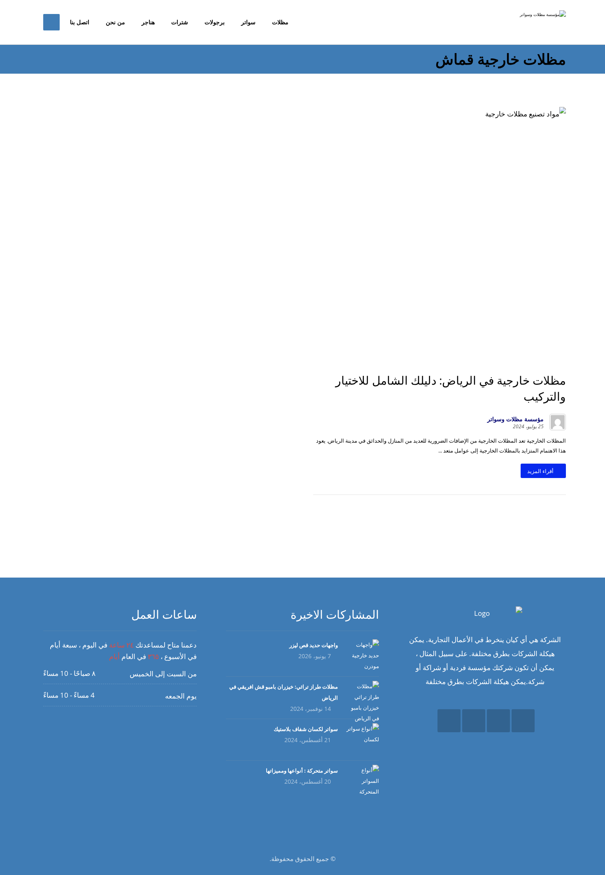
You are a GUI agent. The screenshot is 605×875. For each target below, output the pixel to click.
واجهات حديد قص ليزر (313, 645)
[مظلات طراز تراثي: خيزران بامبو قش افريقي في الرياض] (362, 697)
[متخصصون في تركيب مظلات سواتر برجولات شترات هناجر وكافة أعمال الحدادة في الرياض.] (537, 20)
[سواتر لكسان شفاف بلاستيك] (362, 739)
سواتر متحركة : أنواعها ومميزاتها (302, 770)
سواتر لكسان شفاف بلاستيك (306, 729)
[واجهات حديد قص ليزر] (362, 655)
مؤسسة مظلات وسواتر (515, 419)
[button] (523, 720)
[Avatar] (557, 422)
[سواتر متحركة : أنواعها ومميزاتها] (362, 781)
